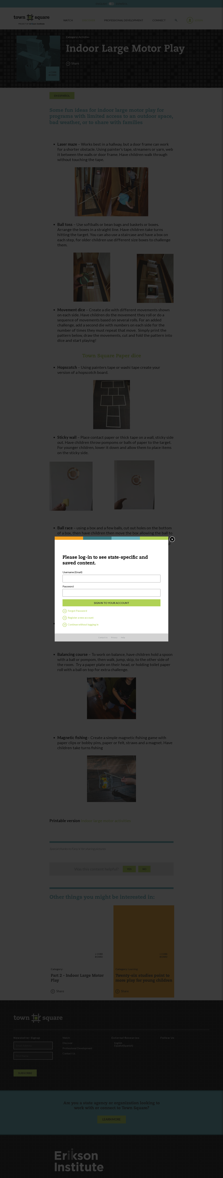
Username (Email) (72, 572)
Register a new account (80, 617)
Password (68, 586)
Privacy (114, 637)
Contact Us (103, 637)
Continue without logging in (82, 624)
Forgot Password (77, 610)
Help (123, 637)
